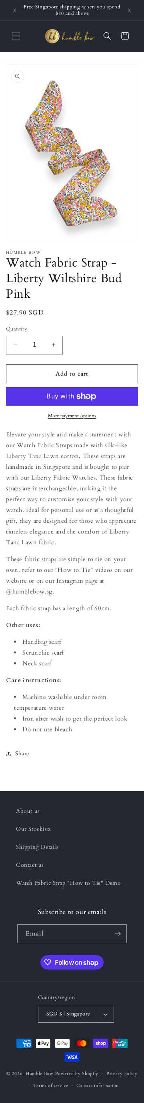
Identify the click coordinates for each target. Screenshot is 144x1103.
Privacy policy (122, 1074)
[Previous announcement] (15, 10)
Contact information (97, 1086)
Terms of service (50, 1086)
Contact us (30, 865)
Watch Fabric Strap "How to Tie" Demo (68, 883)
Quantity (16, 328)
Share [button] (22, 753)
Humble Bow (40, 1074)
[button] (16, 36)
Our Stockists (33, 829)
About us (28, 811)
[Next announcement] (129, 10)
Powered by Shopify (77, 1074)
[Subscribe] (117, 933)
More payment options (72, 415)
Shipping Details (37, 847)
